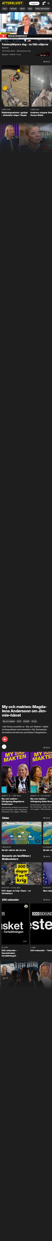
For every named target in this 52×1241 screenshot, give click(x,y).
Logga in (34, 3)
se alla (46, 62)
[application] (26, 26)
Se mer (43, 55)
